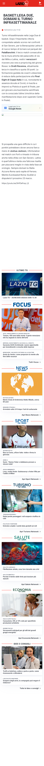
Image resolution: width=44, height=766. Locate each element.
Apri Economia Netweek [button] (28, 638)
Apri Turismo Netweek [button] (29, 531)
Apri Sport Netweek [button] (30, 479)
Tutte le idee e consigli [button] (29, 688)
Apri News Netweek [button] (30, 415)
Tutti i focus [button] (34, 362)
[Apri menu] (3, 3)
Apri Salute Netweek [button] (30, 584)
